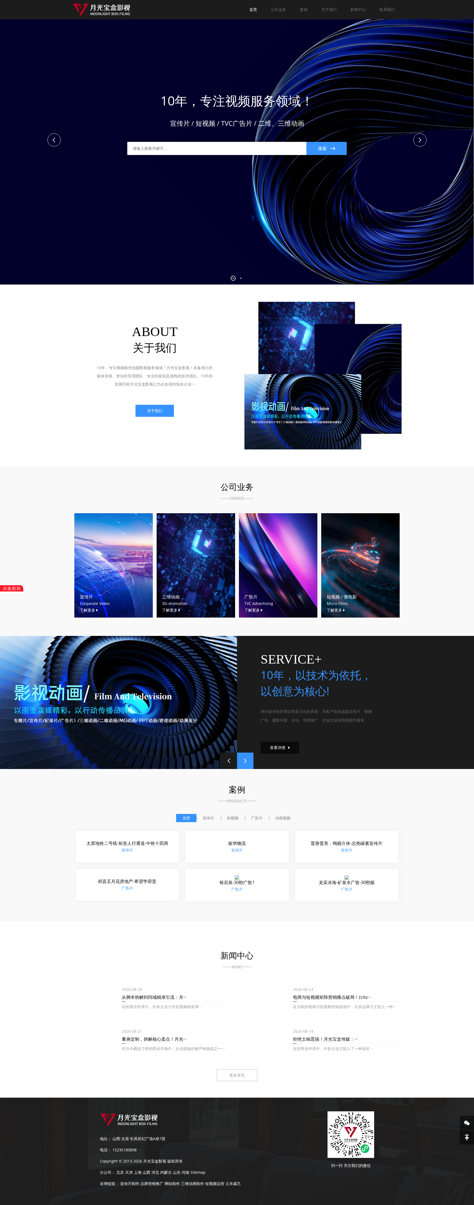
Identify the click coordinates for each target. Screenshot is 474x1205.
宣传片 (208, 817)
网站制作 (172, 1184)
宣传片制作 (129, 1184)
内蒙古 (166, 1173)
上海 (138, 1173)
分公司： (107, 1173)
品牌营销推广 (151, 1184)
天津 (129, 1173)
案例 (303, 9)
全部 (186, 817)
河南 (185, 1173)
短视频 (232, 817)
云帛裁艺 (233, 1184)
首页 (253, 9)
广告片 (257, 817)
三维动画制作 (192, 1184)
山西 (146, 1173)
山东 (176, 1173)
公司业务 (278, 9)
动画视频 (282, 817)
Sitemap (197, 1173)
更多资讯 (237, 1076)
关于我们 (329, 9)
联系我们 (387, 9)
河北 (155, 1173)
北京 (120, 1173)
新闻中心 (358, 9)
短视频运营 (214, 1184)
